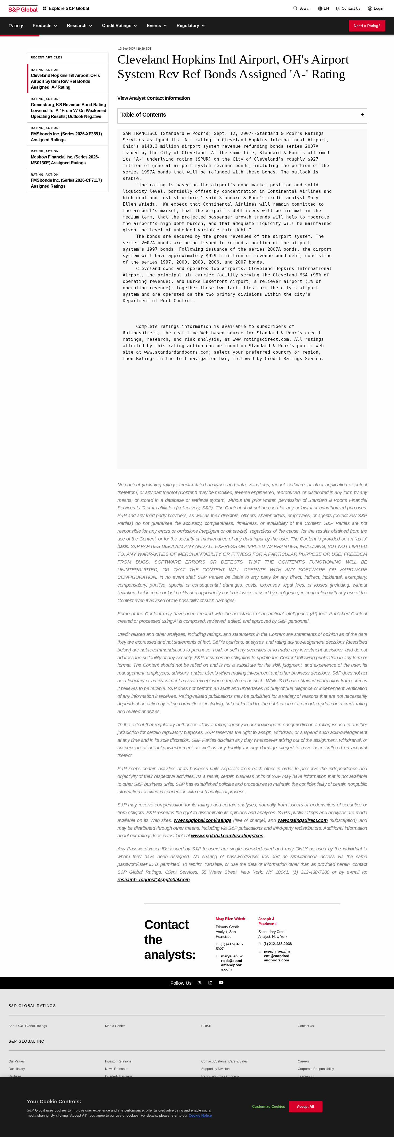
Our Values (17, 1061)
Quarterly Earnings (118, 1076)
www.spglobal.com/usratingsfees (227, 835)
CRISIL (206, 1026)
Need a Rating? (367, 26)
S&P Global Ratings (32, 1005)
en (326, 8)
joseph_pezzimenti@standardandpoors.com (277, 955)
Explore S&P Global (69, 8)
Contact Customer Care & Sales (224, 1061)
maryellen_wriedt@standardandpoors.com (232, 962)
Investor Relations (118, 1061)
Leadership (306, 1076)
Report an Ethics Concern (220, 1076)
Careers (304, 1061)
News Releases (116, 1069)
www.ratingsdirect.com (303, 820)
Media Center (115, 1026)
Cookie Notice (200, 1115)
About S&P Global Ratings (28, 1026)
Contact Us (351, 8)
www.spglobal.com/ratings (202, 820)
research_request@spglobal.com (153, 879)
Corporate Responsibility (316, 1069)
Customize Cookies (268, 1107)
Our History (17, 1069)
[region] (197, 1107)
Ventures (15, 1076)
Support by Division (215, 1069)
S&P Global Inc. (27, 1041)
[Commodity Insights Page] (200, 982)
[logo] (23, 8)
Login (378, 8)
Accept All (305, 1107)
